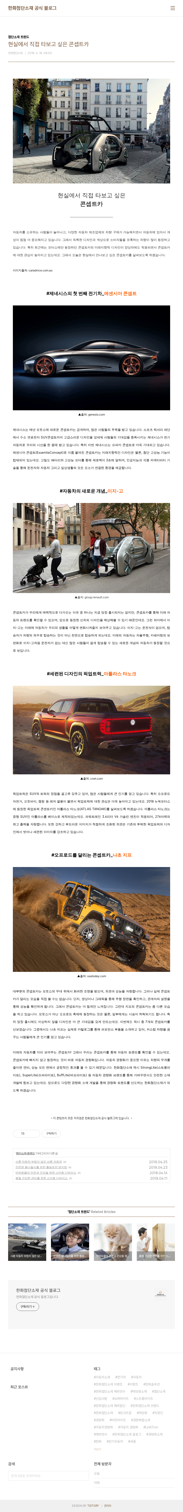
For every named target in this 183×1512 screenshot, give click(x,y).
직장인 (158, 1413)
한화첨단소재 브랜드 (145, 1406)
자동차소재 (103, 1377)
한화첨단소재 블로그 (127, 1434)
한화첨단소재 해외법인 (110, 1406)
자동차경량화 (104, 1427)
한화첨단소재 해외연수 (110, 1391)
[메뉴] (172, 8)
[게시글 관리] (35, 1133)
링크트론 (126, 1413)
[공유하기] (29, 1133)
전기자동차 (116, 1441)
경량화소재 (155, 1434)
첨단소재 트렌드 (25, 1153)
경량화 (100, 1420)
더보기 (97, 1449)
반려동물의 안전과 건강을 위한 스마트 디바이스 (45, 1172)
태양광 (143, 1413)
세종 (133, 1441)
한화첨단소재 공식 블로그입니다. (37, 1297)
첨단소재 (159, 1391)
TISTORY (93, 1505)
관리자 (107, 1505)
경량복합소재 (141, 1420)
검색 (84, 1475)
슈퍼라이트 (121, 1398)
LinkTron (151, 1427)
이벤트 (134, 1384)
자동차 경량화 (129, 1427)
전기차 (121, 1377)
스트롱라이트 (144, 1398)
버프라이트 (119, 1420)
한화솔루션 (152, 1384)
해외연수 (101, 1434)
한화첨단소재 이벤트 (109, 1384)
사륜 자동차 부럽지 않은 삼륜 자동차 (38, 1161)
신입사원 (101, 1398)
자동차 (137, 1377)
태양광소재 (139, 1391)
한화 (99, 1441)
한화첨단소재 (104, 1413)
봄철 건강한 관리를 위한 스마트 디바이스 (41, 1178)
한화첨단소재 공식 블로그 (32, 8)
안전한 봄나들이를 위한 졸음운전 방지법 (41, 1167)
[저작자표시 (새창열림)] (63, 1134)
